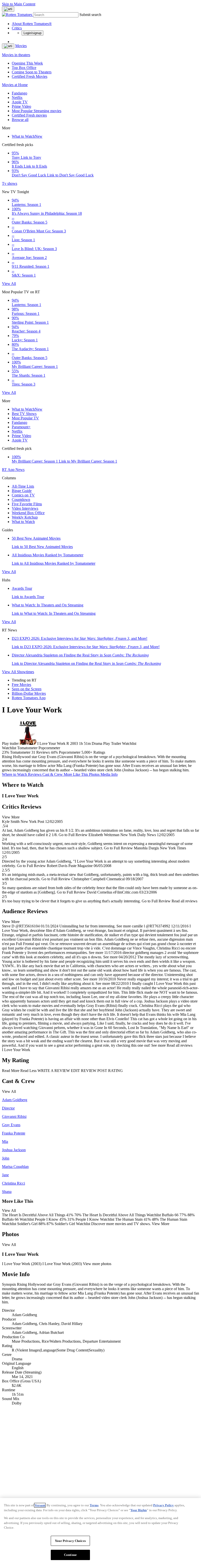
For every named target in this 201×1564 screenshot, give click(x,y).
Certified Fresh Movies (29, 76)
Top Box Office (24, 68)
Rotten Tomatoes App (29, 698)
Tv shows (9, 183)
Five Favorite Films (27, 504)
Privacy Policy (163, 1505)
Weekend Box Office (28, 513)
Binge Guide (22, 491)
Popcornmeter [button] (69, 752)
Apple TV (20, 102)
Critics (17, 28)
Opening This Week (27, 63)
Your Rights (138, 1510)
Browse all (20, 120)
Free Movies (21, 684)
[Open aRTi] (8, 9)
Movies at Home (15, 85)
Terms (94, 1505)
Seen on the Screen (26, 689)
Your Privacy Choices (70, 1541)
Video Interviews (25, 508)
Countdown (21, 499)
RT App (8, 470)
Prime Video (21, 106)
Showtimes (25, 672)
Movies (21, 46)
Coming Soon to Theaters (31, 72)
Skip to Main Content (18, 4)
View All (9, 283)
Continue (70, 1555)
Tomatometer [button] (20, 752)
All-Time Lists (23, 486)
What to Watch (27, 136)
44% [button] (54, 752)
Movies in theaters (16, 55)
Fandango (19, 93)
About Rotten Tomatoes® (32, 24)
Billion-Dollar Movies (29, 693)
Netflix (17, 97)
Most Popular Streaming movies (36, 111)
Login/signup (32, 33)
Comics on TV (23, 495)
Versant (40, 1505)
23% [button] (5, 752)
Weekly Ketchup (25, 517)
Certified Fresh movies (29, 115)
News (20, 470)
